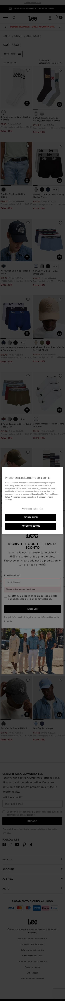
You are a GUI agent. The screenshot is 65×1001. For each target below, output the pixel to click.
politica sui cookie (36, 494)
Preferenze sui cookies (33, 509)
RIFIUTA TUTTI (31, 517)
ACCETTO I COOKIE (31, 526)
